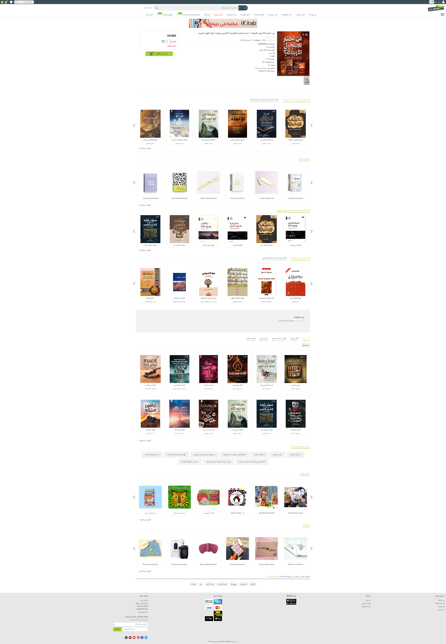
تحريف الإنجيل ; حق (267, 245)
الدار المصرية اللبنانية (152, 454)
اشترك (117, 629)
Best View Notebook (179, 198)
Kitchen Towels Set (295, 564)
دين (266, 576)
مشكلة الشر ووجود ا (296, 245)
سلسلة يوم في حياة (150, 513)
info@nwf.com (142, 609)
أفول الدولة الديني (179, 385)
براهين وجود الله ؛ (179, 430)
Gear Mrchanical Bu (267, 513)
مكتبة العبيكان (277, 454)
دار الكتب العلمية (295, 454)
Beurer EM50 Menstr (208, 564)
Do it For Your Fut (237, 198)
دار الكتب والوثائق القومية (190, 461)
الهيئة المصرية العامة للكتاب (176, 454)
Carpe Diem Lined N (150, 198)
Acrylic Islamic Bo (266, 198)
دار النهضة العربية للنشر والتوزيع (205, 454)
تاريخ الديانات (222, 584)
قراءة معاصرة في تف (266, 385)
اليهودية (233, 584)
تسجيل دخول (438, 2)
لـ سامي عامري (295, 143)
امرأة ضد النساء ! (208, 385)
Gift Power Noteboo (237, 564)
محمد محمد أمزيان (178, 388)
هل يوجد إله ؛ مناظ (208, 430)
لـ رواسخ (306, 345)
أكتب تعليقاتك (299, 320)
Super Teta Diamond (208, 198)
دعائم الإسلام (150, 298)
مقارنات (193, 584)
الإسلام (252, 584)
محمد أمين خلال (150, 388)
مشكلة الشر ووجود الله (208, 140)
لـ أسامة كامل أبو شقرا (179, 301)
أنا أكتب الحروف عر (208, 513)
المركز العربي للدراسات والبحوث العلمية (252, 461)
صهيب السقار (295, 388)
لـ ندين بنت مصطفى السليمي (208, 301)
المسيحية (243, 584)
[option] (295, 125)
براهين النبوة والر (150, 430)
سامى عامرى (208, 433)
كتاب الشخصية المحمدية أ (266, 298)
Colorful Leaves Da (295, 198)
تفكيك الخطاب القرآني (237, 298)
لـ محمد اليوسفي (237, 301)
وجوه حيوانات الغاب (179, 513)
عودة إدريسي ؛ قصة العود (208, 298)
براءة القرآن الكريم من (266, 140)
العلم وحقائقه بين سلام (150, 140)
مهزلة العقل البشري (295, 298)
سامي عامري (269, 37)
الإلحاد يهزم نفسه (237, 385)
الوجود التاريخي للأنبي (237, 140)
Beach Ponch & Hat (150, 564)
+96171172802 (142, 606)
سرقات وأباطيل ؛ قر (179, 245)
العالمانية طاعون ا (237, 245)
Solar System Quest (295, 513)
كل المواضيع (274, 576)
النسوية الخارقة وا (295, 430)
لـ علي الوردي (296, 301)
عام (201, 584)
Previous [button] (311, 125)
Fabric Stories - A (237, 513)
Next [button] (134, 125)
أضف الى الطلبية (161, 53)
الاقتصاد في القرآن (179, 298)
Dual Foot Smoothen (179, 564)
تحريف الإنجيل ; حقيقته (296, 140)
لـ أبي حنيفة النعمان (150, 301)
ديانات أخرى (210, 584)
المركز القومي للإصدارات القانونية (234, 454)
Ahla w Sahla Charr (266, 564)
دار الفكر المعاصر (259, 454)
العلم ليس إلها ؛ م (150, 385)
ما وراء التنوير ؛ (295, 385)
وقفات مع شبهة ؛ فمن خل (179, 140)
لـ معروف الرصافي (266, 301)
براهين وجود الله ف (208, 245)
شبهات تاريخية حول (150, 245)
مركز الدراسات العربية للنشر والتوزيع (219, 461)
